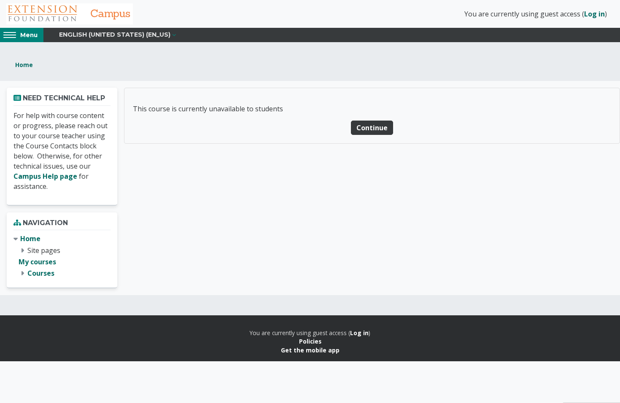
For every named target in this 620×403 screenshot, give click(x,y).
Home (24, 65)
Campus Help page (45, 176)
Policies (310, 341)
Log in (594, 14)
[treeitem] (62, 256)
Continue (372, 127)
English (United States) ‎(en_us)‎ (114, 34)
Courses (40, 273)
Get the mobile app (310, 350)
